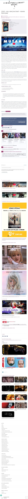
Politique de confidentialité (4, 434)
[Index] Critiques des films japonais (20, 401)
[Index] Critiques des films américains (8, 401)
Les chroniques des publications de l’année (6, 456)
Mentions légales (3, 433)
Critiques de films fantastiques (5, 450)
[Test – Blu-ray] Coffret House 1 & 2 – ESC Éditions (10, 355)
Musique (2, 468)
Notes (3, 341)
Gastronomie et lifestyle (4, 488)
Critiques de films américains (5, 445)
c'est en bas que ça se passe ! (12, 129)
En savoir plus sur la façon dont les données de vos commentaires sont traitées (12, 170)
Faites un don (18, 154)
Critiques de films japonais (4, 446)
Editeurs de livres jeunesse (4, 463)
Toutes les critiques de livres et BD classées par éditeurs (7, 457)
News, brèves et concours (4, 428)
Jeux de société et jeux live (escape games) (6, 479)
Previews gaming (3, 477)
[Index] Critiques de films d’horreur (7, 409)
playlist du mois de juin (5, 188)
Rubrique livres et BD (4, 455)
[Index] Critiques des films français (20, 392)
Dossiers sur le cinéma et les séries (5, 451)
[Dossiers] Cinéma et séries (6, 383)
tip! (4, 322)
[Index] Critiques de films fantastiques (8, 418)
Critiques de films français (4, 444)
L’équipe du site (3, 429)
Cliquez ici (12, 26)
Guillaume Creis (8, 111)
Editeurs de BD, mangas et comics (5, 461)
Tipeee (22, 154)
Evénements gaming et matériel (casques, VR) (7, 478)
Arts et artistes (3, 484)
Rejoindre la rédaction (4, 435)
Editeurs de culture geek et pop (5, 462)
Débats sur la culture (4, 493)
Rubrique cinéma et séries (4, 440)
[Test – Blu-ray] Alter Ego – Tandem (7, 368)
